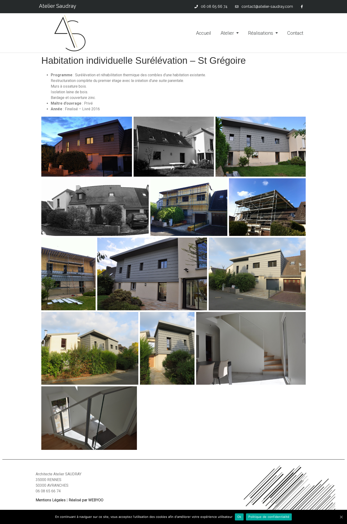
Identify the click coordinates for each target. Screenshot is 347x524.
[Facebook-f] (301, 6)
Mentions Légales (51, 500)
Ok (239, 517)
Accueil (203, 33)
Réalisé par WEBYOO (86, 500)
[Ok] (341, 517)
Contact (295, 33)
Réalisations (260, 33)
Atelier (227, 33)
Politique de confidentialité (268, 517)
